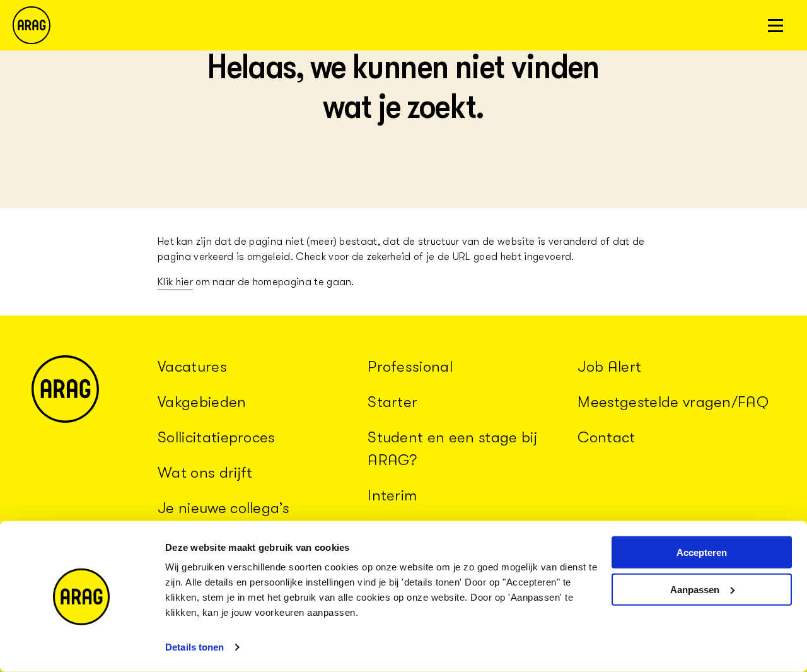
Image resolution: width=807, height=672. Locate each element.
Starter (392, 402)
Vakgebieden (202, 402)
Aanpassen (694, 589)
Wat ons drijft (205, 472)
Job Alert (609, 366)
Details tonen (194, 647)
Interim (392, 495)
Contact (606, 437)
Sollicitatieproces (217, 437)
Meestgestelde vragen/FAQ (673, 402)
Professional (410, 366)
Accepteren (701, 552)
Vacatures (192, 366)
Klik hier (175, 282)
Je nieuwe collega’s (223, 508)
